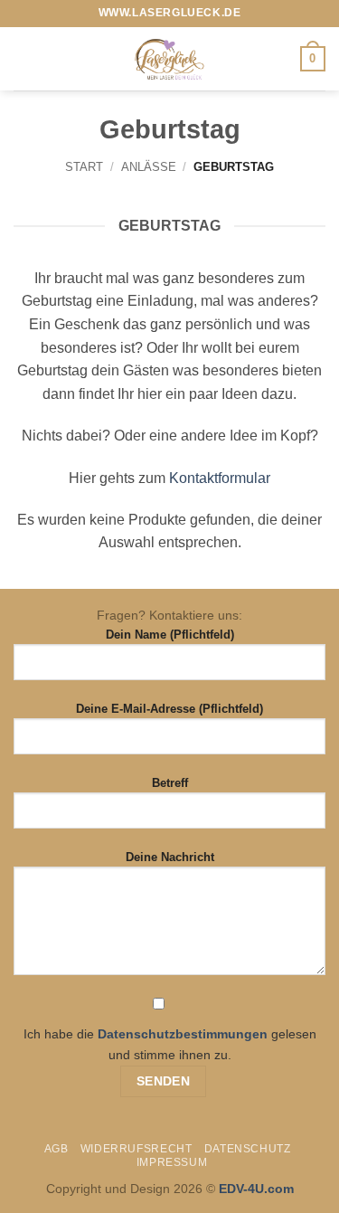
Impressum (172, 1162)
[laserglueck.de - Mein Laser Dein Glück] (170, 58)
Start (84, 167)
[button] (24, 58)
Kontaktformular (219, 478)
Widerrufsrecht (136, 1148)
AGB (56, 1148)
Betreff (170, 783)
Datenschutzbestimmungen (183, 1034)
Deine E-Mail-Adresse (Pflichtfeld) (169, 708)
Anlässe (148, 167)
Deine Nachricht (170, 857)
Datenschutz (247, 1148)
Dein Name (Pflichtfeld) (170, 634)
